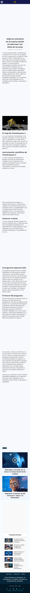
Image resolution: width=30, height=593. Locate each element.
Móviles (23, 574)
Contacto (10, 590)
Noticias (5, 448)
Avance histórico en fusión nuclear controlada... (19, 553)
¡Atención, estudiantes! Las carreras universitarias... (18, 566)
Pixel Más (20, 49)
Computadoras (16, 574)
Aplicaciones (9, 574)
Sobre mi (15, 590)
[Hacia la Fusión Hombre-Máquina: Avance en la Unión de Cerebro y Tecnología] (9, 559)
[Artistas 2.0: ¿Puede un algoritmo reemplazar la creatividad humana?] (9, 547)
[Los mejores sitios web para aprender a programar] (9, 540)
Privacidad (20, 590)
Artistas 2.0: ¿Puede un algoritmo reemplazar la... (19, 546)
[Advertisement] (15, 21)
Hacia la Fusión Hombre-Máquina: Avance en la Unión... (19, 559)
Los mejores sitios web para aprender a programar (19, 540)
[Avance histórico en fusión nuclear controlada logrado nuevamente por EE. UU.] (9, 553)
